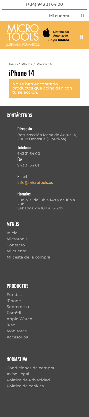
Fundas (14, 294)
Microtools (17, 239)
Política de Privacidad (28, 380)
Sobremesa (18, 306)
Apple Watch (19, 319)
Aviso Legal (18, 374)
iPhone (27, 64)
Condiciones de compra (30, 368)
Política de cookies (25, 386)
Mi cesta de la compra (28, 257)
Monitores (17, 331)
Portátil (14, 313)
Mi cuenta (59, 16)
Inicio (13, 64)
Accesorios (17, 337)
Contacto (16, 245)
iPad (11, 325)
